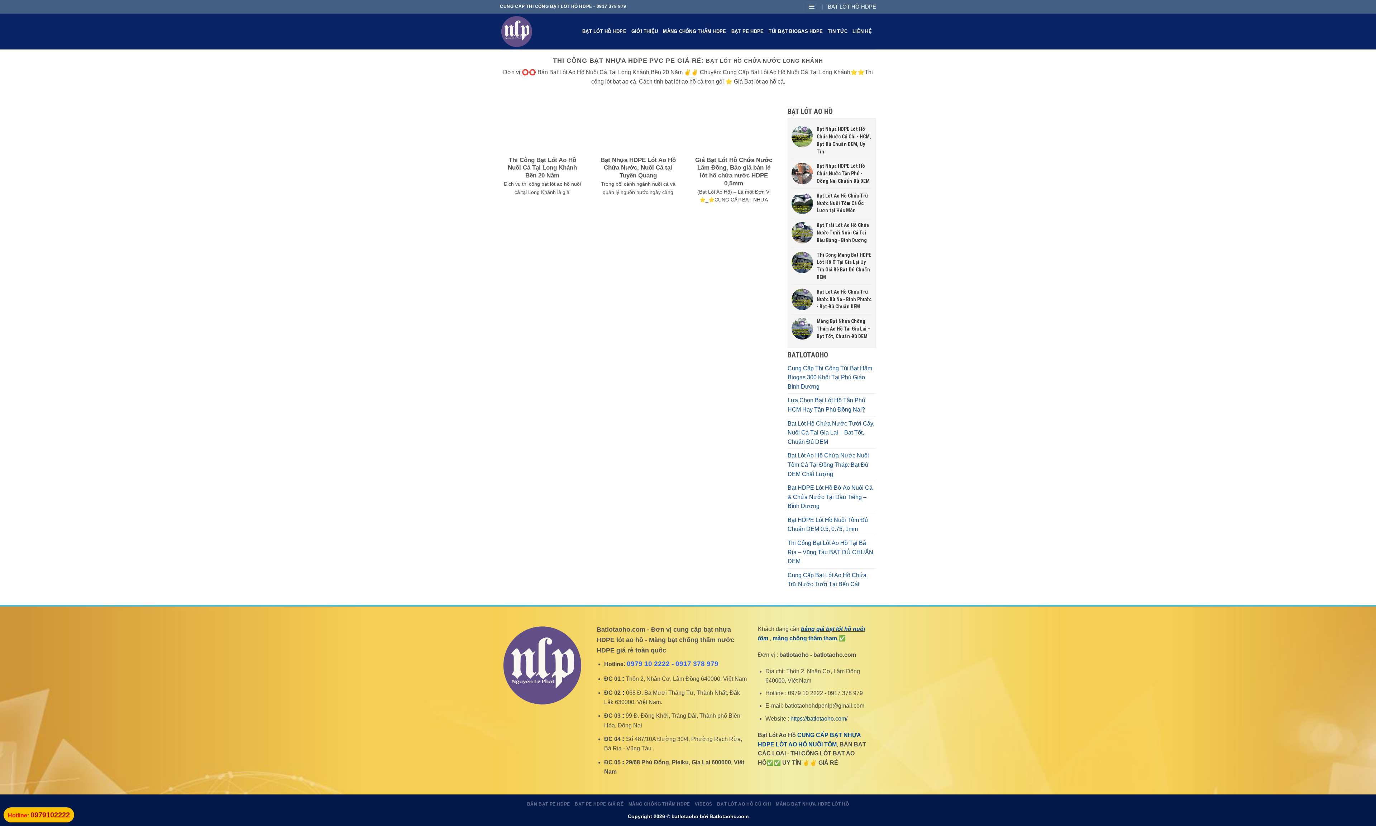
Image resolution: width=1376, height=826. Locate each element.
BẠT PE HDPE (747, 31)
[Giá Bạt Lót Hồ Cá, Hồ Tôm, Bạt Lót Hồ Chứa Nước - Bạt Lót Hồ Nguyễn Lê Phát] (536, 31)
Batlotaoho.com (729, 816)
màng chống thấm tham (805, 638)
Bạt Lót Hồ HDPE (604, 31)
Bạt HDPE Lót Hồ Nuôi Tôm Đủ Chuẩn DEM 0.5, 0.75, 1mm (828, 524)
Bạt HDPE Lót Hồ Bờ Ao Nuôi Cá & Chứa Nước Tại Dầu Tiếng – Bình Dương (830, 497)
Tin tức (837, 31)
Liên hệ (862, 31)
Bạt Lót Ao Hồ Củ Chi (744, 804)
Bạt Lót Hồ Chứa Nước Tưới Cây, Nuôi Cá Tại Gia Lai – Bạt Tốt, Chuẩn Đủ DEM (831, 433)
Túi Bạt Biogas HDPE (796, 31)
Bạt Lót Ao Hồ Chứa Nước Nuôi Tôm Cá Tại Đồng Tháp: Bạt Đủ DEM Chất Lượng (828, 464)
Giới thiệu (644, 31)
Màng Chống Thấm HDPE (694, 31)
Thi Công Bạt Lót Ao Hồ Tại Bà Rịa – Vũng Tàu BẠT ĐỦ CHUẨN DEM (830, 552)
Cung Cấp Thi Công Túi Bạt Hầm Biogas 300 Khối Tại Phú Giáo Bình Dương (830, 377)
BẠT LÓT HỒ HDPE (852, 7)
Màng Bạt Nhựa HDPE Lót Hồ (812, 804)
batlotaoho (685, 816)
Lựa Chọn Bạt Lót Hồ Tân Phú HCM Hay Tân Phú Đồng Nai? (826, 405)
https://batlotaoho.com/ (818, 719)
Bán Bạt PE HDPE (548, 804)
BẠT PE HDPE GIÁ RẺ (599, 804)
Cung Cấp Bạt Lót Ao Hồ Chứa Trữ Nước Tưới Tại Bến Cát (827, 580)
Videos (703, 804)
